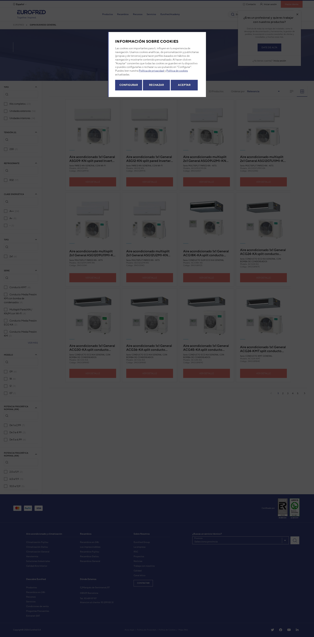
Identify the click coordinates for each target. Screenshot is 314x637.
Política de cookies (177, 70)
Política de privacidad (151, 70)
